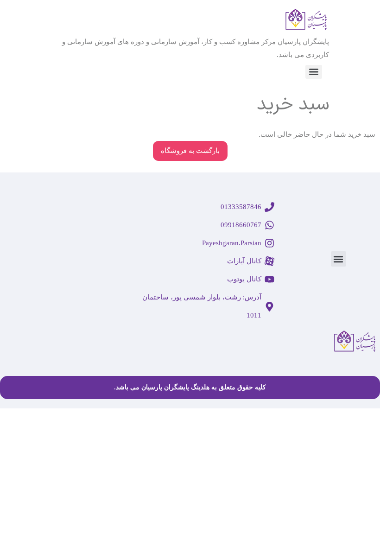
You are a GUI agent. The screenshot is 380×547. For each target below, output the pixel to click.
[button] (338, 259)
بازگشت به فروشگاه (190, 150)
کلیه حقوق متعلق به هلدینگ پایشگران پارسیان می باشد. (190, 387)
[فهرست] (313, 72)
